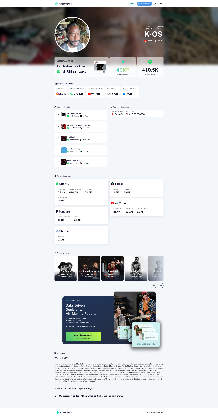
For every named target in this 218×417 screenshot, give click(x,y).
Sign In (131, 4)
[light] (155, 4)
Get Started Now (144, 4)
